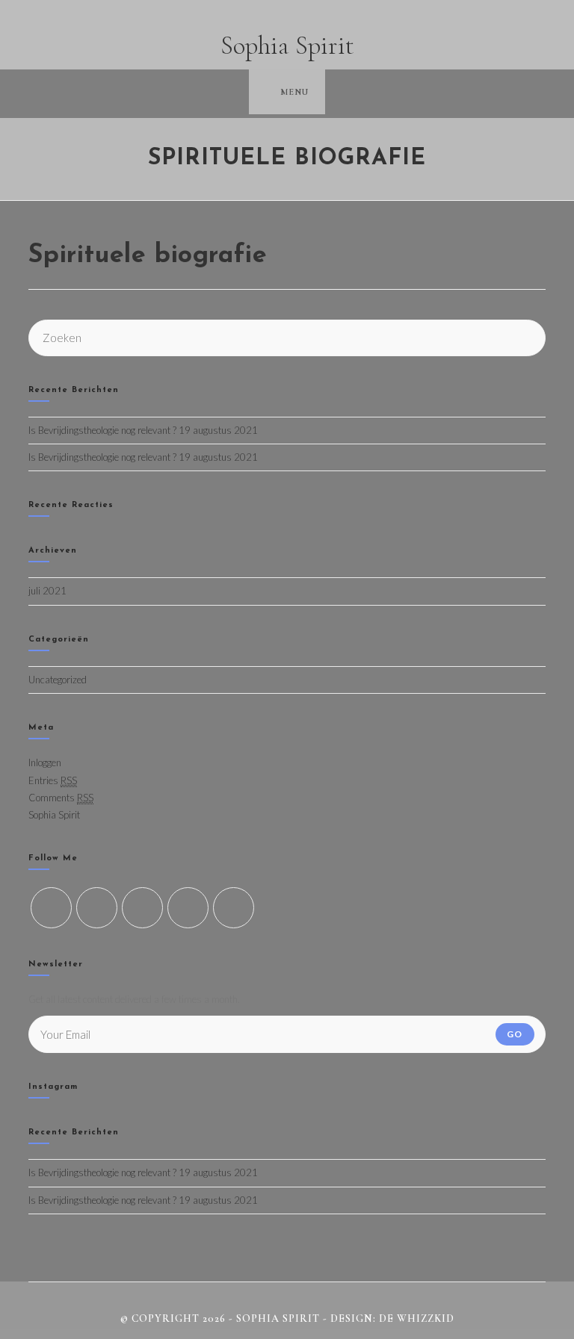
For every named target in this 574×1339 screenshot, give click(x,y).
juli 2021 (47, 591)
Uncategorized (57, 680)
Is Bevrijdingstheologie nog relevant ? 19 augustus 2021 (143, 430)
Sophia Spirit (287, 45)
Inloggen (44, 762)
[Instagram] (142, 907)
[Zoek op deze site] (286, 336)
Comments (60, 798)
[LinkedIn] (188, 907)
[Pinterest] (233, 907)
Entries (52, 780)
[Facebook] (96, 907)
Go (514, 1034)
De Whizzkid (416, 1318)
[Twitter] (51, 907)
